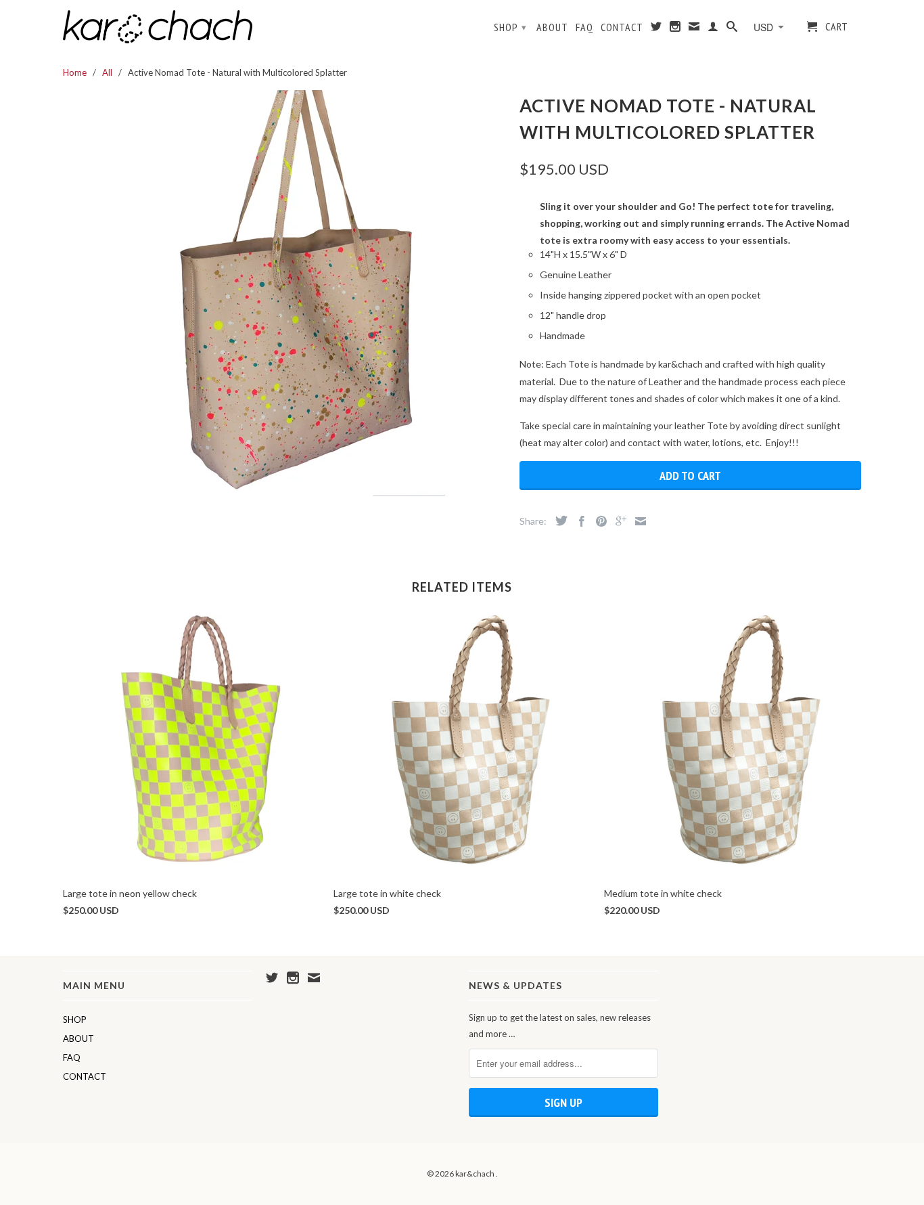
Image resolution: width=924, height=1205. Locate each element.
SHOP (510, 27)
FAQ (584, 27)
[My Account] (713, 29)
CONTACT (622, 27)
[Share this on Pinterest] (598, 521)
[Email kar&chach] (694, 29)
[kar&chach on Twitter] (656, 29)
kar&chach (475, 1173)
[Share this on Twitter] (558, 520)
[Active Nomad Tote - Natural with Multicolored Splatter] (284, 293)
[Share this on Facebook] (578, 521)
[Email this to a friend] (637, 521)
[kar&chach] (157, 26)
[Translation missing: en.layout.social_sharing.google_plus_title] (617, 521)
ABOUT (552, 27)
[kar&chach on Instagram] (675, 29)
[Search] (732, 29)
